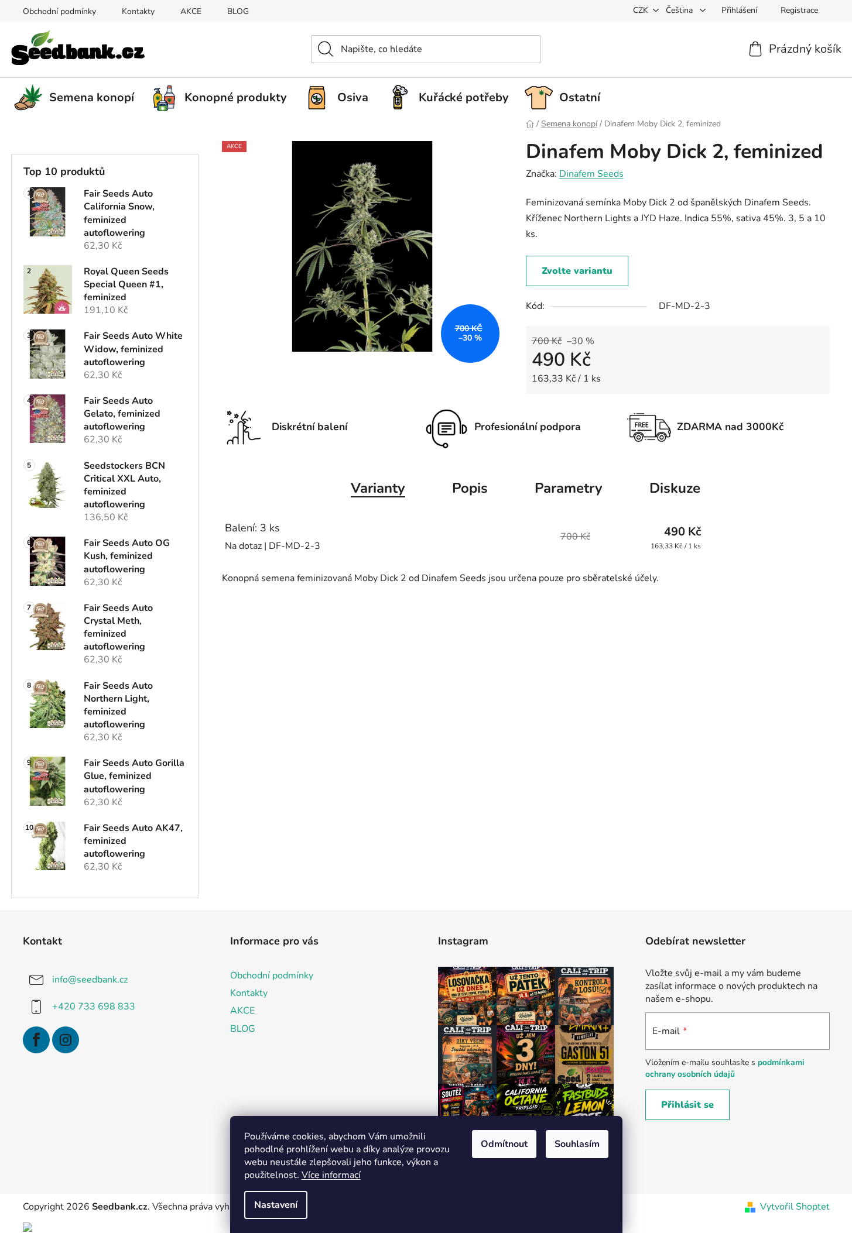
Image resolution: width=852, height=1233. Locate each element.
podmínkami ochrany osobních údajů (725, 1068)
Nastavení (275, 1204)
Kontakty (138, 11)
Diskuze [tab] (674, 488)
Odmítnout (504, 1144)
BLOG (238, 11)
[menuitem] (78, 98)
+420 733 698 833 (93, 1006)
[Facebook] (36, 1039)
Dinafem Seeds (591, 173)
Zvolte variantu (577, 271)
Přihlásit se (687, 1104)
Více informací (331, 1175)
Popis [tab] (470, 488)
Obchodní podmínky (59, 11)
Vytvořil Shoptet (795, 1206)
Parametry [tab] (569, 488)
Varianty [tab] (378, 488)
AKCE (190, 11)
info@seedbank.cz (90, 979)
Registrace (799, 10)
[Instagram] (65, 1039)
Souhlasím (577, 1144)
